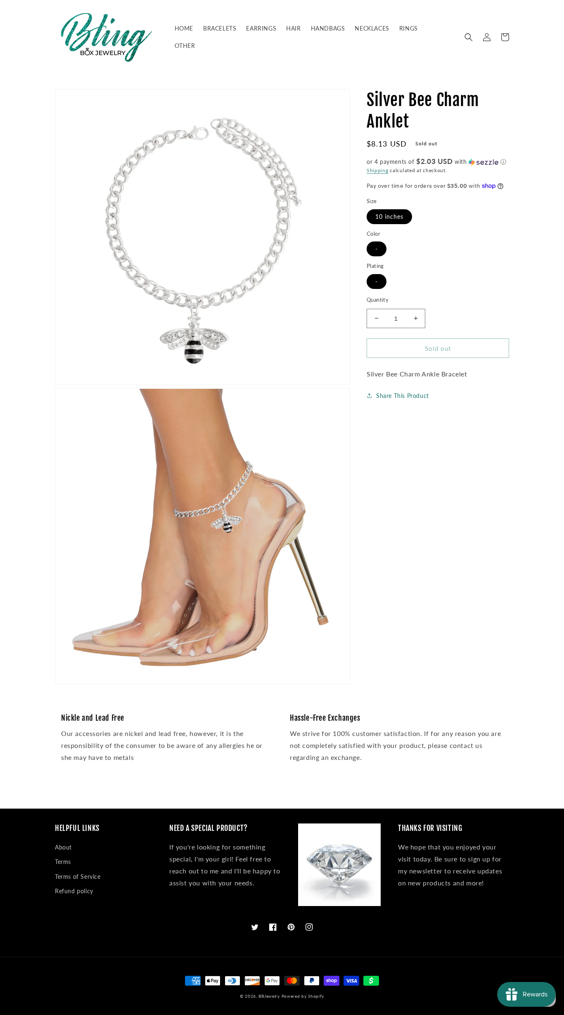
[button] (469, 37)
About (63, 847)
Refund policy (74, 890)
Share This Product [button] (402, 395)
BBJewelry (269, 996)
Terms (63, 861)
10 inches (389, 216)
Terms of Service (78, 876)
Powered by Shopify (303, 996)
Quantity (378, 299)
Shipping (378, 170)
